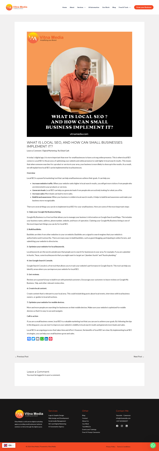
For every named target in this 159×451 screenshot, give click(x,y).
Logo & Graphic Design (56, 415)
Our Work (105, 7)
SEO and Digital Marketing (57, 424)
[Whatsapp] (153, 445)
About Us (85, 421)
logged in (40, 375)
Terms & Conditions (123, 447)
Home (64, 7)
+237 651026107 (122, 421)
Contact (85, 418)
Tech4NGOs (86, 427)
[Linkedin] (127, 426)
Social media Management (57, 421)
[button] (143, 7)
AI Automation (93, 7)
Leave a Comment (34, 151)
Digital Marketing (50, 151)
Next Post (139, 356)
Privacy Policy (110, 447)
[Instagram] (122, 426)
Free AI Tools (123, 7)
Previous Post (21, 356)
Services (80, 7)
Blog (114, 7)
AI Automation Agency (56, 427)
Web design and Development (58, 418)
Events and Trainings (89, 429)
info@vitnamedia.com (123, 418)
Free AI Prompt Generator (91, 432)
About (72, 7)
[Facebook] (117, 426)
